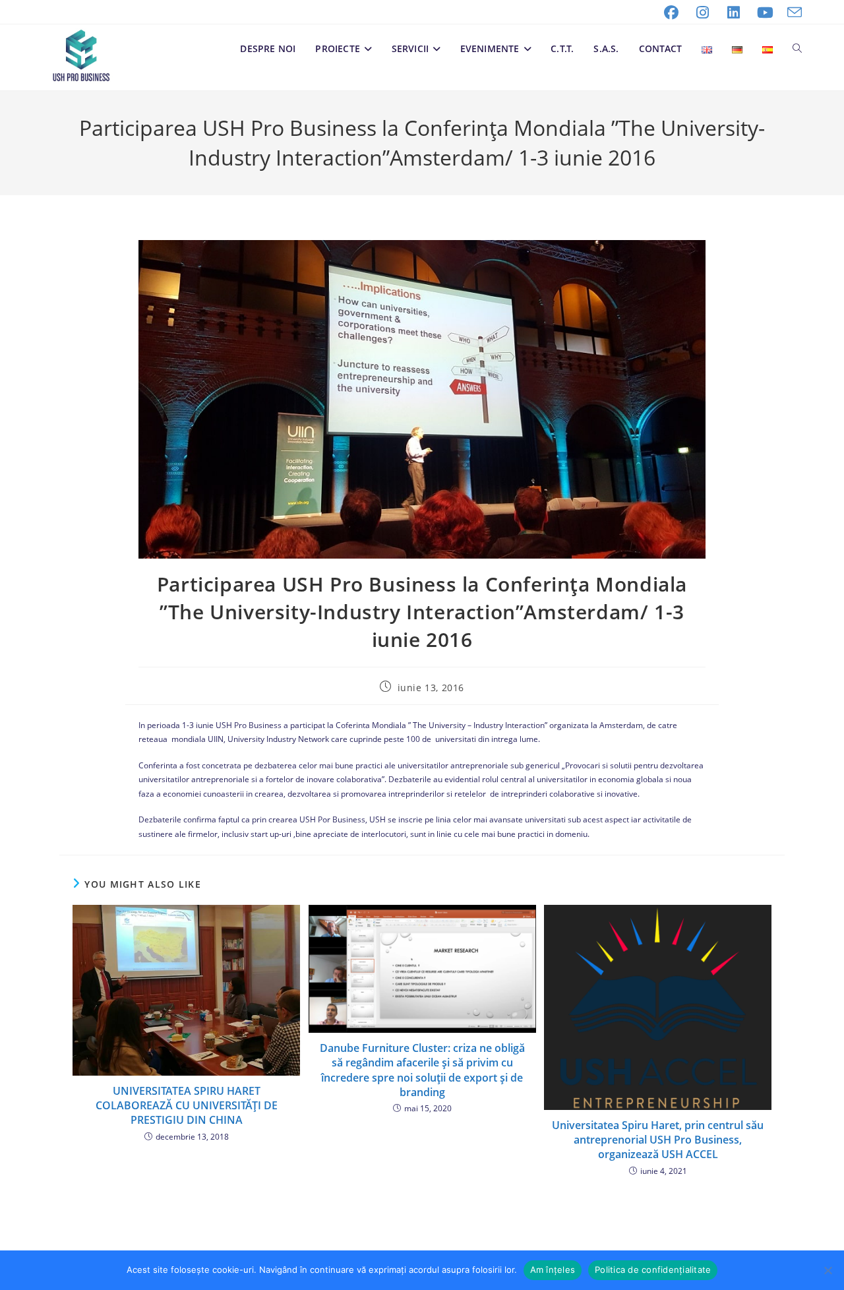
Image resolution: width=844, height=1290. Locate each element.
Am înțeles (553, 1269)
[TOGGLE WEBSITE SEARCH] (797, 48)
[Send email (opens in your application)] (791, 12)
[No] (827, 1270)
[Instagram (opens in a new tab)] (703, 12)
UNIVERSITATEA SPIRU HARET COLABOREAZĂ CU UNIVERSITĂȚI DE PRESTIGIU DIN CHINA (187, 1106)
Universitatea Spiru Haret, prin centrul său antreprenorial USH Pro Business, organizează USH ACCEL (658, 1140)
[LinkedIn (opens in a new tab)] (734, 12)
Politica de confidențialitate (653, 1269)
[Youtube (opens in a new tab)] (765, 12)
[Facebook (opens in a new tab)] (671, 12)
